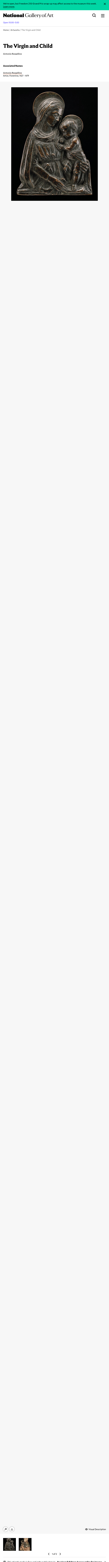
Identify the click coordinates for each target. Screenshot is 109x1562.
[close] (105, 4)
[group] (9, 1544)
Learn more (8, 6)
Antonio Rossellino (12, 72)
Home (6, 30)
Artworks (15, 30)
